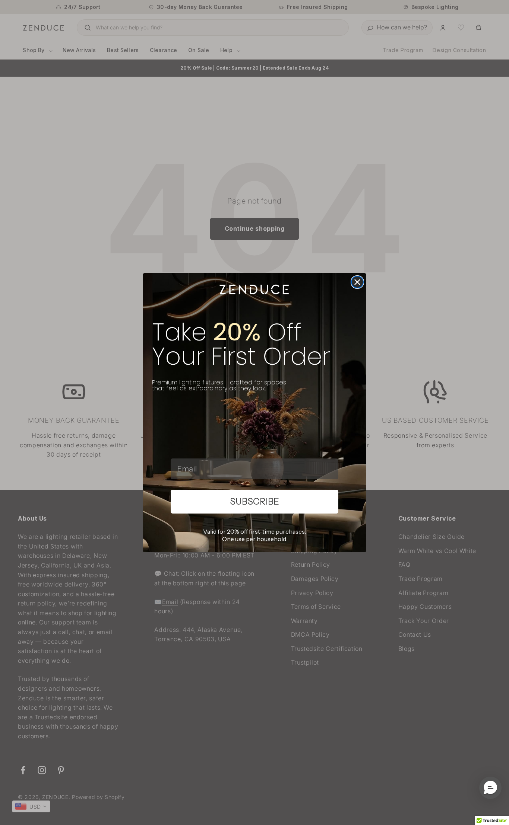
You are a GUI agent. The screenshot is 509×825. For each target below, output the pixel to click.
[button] (490, 788)
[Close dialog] (357, 282)
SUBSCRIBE (254, 501)
